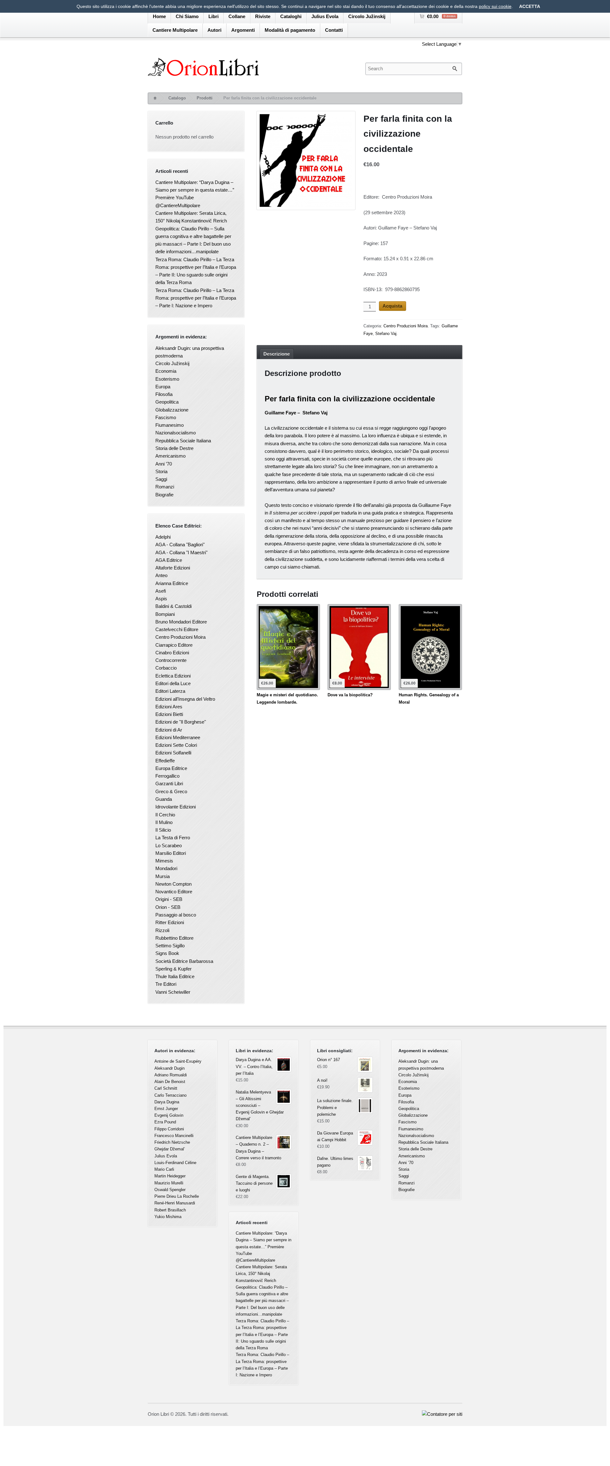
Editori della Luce (173, 683)
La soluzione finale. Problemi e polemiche (335, 1107)
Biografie (164, 494)
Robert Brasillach (170, 1210)
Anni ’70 (163, 464)
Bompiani (165, 614)
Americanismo (170, 456)
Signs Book (167, 953)
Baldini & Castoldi (173, 606)
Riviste (262, 16)
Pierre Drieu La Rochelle (176, 1196)
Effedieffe (165, 760)
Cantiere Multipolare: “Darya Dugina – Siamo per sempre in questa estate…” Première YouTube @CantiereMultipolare (263, 1247)
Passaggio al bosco (175, 914)
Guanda (163, 799)
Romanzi (164, 486)
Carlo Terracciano (170, 1095)
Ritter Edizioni (169, 922)
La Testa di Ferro (172, 837)
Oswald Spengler (170, 1189)
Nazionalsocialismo (175, 432)
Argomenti (243, 30)
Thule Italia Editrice (174, 976)
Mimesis (164, 860)
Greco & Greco (171, 791)
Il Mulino (164, 822)
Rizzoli (162, 930)
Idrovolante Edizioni (175, 806)
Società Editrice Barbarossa (184, 961)
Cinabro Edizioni (172, 652)
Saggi (161, 479)
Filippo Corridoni (169, 1129)
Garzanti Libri (169, 783)
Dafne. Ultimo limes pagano (335, 1162)
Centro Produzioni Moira (405, 326)
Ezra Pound (165, 1122)
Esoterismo (167, 379)
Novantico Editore (173, 891)
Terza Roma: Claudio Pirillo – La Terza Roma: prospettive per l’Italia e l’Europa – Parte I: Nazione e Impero (195, 298)
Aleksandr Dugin (169, 1068)
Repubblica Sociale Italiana (183, 440)
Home (159, 16)
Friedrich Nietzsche (172, 1142)
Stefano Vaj (385, 333)
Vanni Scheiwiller (172, 992)
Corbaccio (166, 668)
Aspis (161, 598)
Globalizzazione (171, 410)
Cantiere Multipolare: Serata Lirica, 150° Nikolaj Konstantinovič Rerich (261, 1274)
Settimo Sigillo (170, 945)
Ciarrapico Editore (174, 645)
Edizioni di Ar (168, 730)
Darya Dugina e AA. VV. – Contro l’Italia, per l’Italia (254, 1066)
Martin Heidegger (170, 1176)
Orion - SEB (167, 907)
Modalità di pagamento (290, 30)
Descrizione (276, 354)
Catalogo (177, 98)
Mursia (162, 876)
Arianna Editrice (171, 583)
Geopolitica (167, 402)
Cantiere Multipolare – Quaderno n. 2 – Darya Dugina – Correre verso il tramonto (258, 1147)
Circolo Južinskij (366, 16)
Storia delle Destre (174, 448)
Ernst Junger (166, 1108)
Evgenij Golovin (168, 1115)
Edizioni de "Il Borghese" (180, 722)
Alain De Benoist (169, 1081)
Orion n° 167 (328, 1059)
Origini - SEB (168, 899)
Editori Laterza (170, 691)
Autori (214, 30)
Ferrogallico (167, 776)
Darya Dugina (166, 1102)
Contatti (334, 30)
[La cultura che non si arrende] (250, 67)
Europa (162, 386)
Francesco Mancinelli (173, 1135)
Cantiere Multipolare (175, 30)
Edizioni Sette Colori (176, 745)
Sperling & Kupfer (173, 969)
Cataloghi (291, 16)
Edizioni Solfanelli (173, 752)
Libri (213, 16)
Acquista (392, 306)
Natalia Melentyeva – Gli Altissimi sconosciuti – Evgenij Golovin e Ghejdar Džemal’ (260, 1106)
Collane (236, 16)
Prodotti (205, 98)
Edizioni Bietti (169, 714)
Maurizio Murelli (168, 1183)
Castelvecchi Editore (176, 629)
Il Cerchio (165, 814)
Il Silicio (163, 830)
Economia (165, 371)
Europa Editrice (171, 768)
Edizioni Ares (168, 706)
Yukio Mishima (167, 1216)
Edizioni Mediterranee (177, 737)
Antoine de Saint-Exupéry (177, 1061)
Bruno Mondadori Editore (181, 621)
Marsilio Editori (170, 853)
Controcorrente (170, 660)
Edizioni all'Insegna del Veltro (185, 699)
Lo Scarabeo (168, 845)
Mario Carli (164, 1169)
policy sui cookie (495, 6)
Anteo (161, 575)
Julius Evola (324, 16)
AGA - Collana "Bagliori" (180, 544)
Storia (161, 471)
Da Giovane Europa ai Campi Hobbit (335, 1136)
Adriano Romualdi (170, 1075)
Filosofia (164, 394)
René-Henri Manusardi (174, 1203)
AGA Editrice (168, 560)
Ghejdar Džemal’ (169, 1149)
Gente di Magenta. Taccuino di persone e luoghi (254, 1183)
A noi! (322, 1080)
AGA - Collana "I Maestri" (181, 552)
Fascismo (165, 417)
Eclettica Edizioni (173, 675)
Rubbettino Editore (174, 938)
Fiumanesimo (169, 425)
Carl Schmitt (165, 1088)
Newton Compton (173, 884)
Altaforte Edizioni (172, 567)
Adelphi (163, 537)
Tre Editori (165, 984)
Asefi (160, 591)
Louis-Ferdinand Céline (175, 1162)
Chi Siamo (187, 16)
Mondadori (166, 868)
